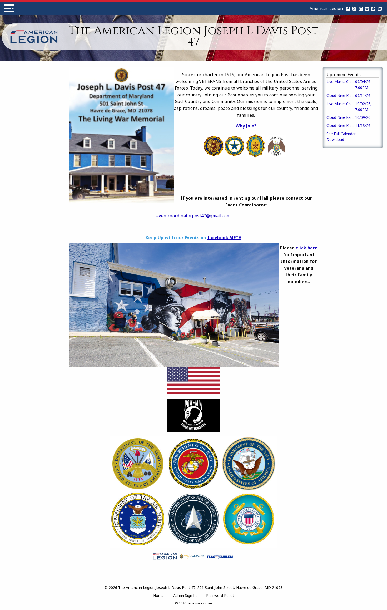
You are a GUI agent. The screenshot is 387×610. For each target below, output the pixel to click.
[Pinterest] (373, 8)
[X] (354, 8)
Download (335, 139)
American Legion (326, 8)
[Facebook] (348, 8)
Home (158, 595)
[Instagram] (361, 8)
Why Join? (246, 126)
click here (306, 248)
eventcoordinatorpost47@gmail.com (193, 216)
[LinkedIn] (379, 8)
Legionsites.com (199, 603)
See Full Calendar (341, 133)
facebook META (224, 237)
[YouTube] (367, 8)
